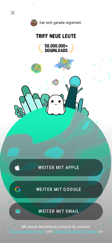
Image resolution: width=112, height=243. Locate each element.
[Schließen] (12, 12)
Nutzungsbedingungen (27, 231)
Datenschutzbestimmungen (75, 231)
